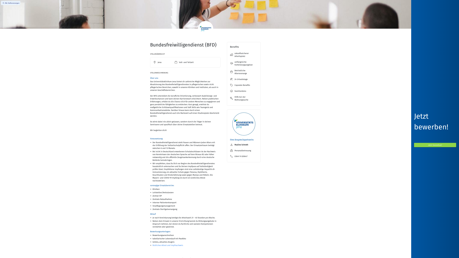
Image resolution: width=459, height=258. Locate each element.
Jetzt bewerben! (435, 145)
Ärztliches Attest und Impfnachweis (168, 245)
